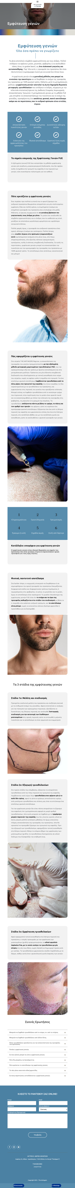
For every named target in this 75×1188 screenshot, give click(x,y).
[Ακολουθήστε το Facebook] (9, 1147)
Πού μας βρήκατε (44, 1106)
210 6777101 (37, 1167)
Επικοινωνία (18, 1185)
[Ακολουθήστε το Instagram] (14, 1147)
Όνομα (10, 1100)
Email (40, 1100)
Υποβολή (37, 1135)
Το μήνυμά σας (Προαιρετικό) (16, 1112)
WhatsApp (56, 1185)
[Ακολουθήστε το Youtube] (18, 1147)
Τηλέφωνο (11, 1106)
